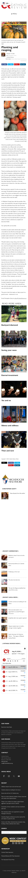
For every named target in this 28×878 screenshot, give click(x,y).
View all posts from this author (17, 493)
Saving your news (9, 350)
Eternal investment (10, 375)
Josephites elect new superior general (17, 618)
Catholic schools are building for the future (11, 790)
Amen (12, 59)
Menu (14, 14)
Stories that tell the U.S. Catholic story (10, 793)
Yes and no (6, 400)
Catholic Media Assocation (7, 852)
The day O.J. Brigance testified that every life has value (16, 589)
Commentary (24, 60)
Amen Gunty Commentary (20, 59)
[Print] (2, 463)
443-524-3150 (4, 761)
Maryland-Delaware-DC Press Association (10, 856)
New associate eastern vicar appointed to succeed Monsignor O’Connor (16, 611)
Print (4, 462)
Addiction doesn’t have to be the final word (11, 786)
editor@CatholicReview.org (20, 298)
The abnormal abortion (14, 580)
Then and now (7, 451)
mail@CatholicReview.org (7, 763)
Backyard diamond (9, 325)
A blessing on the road (13, 572)
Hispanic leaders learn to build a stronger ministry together (16, 627)
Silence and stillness (10, 425)
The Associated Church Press (7, 859)
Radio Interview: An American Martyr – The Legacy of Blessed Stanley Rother (16, 636)
